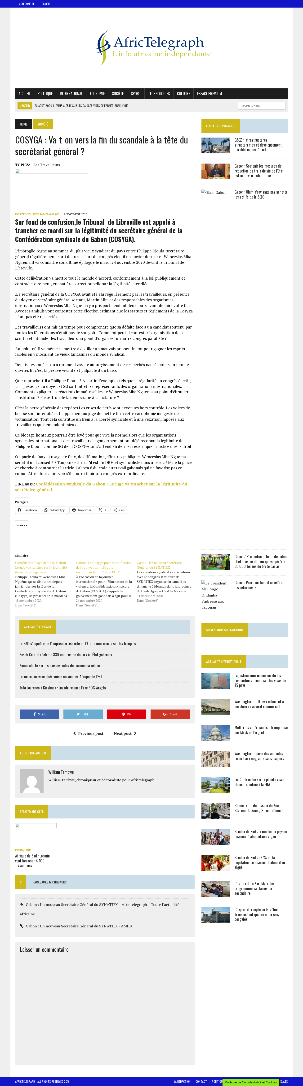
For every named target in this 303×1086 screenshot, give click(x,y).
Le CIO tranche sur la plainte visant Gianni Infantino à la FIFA (260, 782)
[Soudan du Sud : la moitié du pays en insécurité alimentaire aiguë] (215, 841)
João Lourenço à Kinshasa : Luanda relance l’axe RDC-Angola (62, 688)
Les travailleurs (47, 164)
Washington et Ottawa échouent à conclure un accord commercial (259, 704)
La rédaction (182, 1081)
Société (118, 93)
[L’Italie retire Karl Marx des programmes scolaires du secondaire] (215, 893)
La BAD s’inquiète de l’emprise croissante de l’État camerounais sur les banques (77, 643)
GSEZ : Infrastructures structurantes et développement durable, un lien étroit (258, 145)
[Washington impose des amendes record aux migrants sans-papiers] (215, 763)
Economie (97, 93)
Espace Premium (209, 93)
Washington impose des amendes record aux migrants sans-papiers (259, 756)
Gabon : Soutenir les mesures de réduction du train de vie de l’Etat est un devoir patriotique (259, 171)
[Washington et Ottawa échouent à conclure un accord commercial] (215, 711)
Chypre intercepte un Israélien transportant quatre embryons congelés (257, 914)
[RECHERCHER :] (261, 105)
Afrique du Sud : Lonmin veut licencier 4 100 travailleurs (32, 861)
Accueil (24, 93)
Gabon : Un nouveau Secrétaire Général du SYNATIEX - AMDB (79, 926)
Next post (123, 733)
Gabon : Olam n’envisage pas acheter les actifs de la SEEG (261, 194)
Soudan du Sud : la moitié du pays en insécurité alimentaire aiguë (261, 834)
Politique (45, 93)
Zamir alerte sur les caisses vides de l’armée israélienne (60, 665)
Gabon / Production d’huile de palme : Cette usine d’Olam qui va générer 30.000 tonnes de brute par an (261, 561)
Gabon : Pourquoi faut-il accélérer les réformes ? (259, 585)
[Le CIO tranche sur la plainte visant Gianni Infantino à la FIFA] (215, 789)
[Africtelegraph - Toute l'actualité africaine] (151, 48)
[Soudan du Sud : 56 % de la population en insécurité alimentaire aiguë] (215, 867)
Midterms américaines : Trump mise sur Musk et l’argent (261, 730)
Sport (136, 93)
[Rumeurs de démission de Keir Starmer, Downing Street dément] (215, 815)
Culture (183, 93)
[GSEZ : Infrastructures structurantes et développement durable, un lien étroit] (215, 150)
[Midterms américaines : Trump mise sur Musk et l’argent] (215, 737)
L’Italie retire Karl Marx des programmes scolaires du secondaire (255, 888)
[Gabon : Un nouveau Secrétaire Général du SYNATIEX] (167, 581)
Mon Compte (26, 4)
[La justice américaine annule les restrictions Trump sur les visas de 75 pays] (215, 685)
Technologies (159, 93)
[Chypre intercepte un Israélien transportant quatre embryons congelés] (215, 919)
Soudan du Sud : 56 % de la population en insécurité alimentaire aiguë (261, 862)
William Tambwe (46, 214)
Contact (201, 1081)
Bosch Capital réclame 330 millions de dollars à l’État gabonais (65, 655)
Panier (46, 4)
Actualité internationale (223, 661)
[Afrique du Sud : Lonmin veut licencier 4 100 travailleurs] (36, 843)
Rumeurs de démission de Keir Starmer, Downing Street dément (259, 808)
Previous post (90, 733)
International (71, 93)
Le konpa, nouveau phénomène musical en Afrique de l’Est (60, 676)
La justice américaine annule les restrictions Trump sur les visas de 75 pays (260, 680)
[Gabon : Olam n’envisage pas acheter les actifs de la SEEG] (215, 540)
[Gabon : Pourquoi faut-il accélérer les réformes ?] (215, 607)
